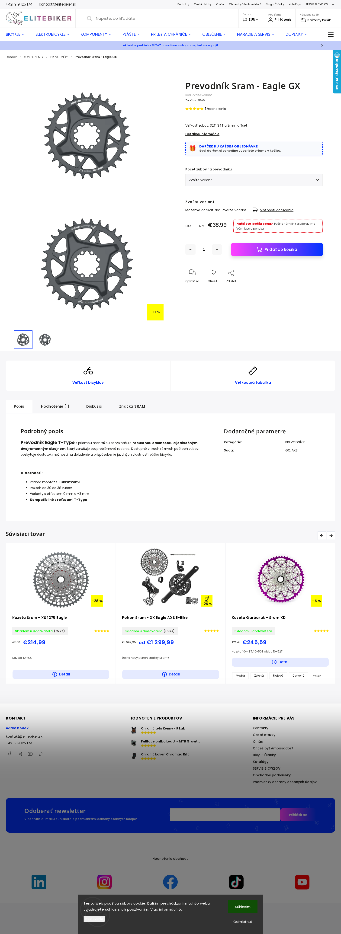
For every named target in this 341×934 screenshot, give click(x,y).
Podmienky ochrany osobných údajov (285, 782)
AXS (295, 450)
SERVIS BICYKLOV (317, 4)
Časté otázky (203, 4)
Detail (141, 674)
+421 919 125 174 (19, 743)
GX (287, 450)
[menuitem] (18, 34)
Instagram (19, 753)
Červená (46, 676)
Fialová (25, 676)
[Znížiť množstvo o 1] (190, 249)
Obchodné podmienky (272, 775)
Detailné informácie (202, 134)
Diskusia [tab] (94, 406)
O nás (220, 4)
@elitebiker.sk (40, 753)
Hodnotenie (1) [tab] (55, 406)
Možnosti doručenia (276, 210)
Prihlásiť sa (298, 814)
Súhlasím (243, 906)
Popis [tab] (19, 406)
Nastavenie (94, 919)
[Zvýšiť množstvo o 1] (217, 249)
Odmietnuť (242, 921)
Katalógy (295, 4)
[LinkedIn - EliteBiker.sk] (39, 883)
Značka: (195, 100)
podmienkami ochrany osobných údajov (106, 819)
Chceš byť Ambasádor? (245, 4)
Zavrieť (314, 289)
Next (331, 535)
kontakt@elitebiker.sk (24, 736)
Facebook (9, 753)
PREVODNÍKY (295, 442)
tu (181, 909)
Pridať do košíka (281, 249)
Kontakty (183, 4)
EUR (252, 19)
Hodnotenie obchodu (170, 858)
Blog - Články (275, 4)
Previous (322, 535)
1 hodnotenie (215, 108)
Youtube (30, 753)
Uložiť (196, 302)
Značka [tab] (132, 406)
